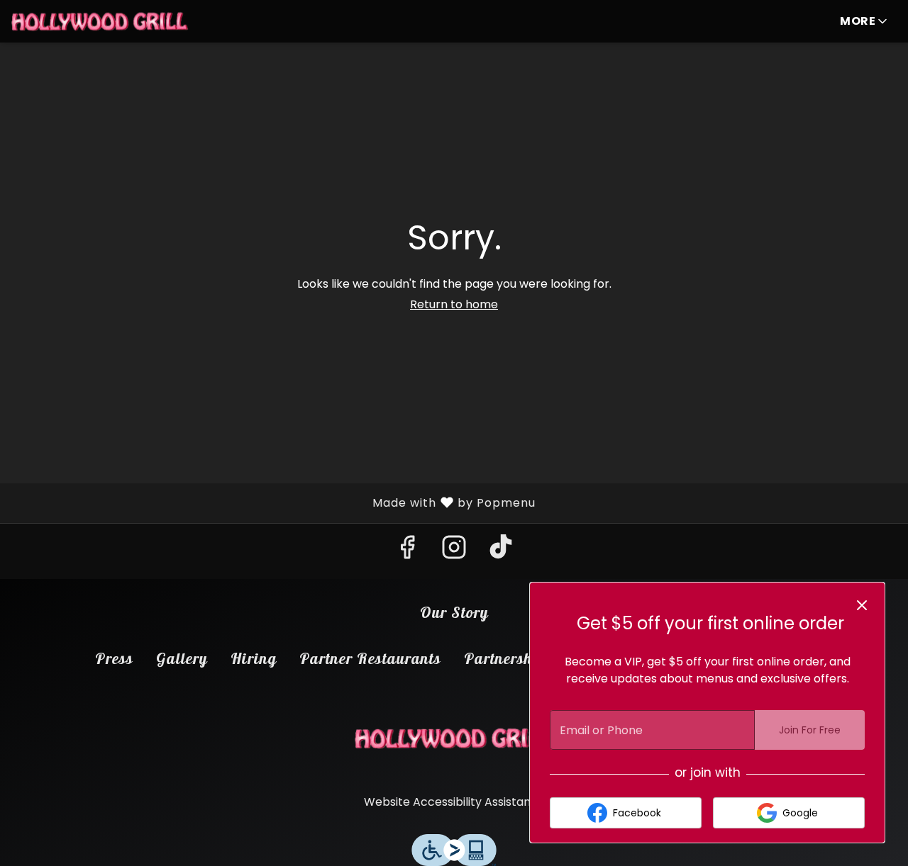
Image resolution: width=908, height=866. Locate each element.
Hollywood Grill (454, 738)
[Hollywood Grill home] (100, 21)
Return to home (454, 304)
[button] (865, 21)
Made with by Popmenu (273, 502)
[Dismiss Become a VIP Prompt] (862, 605)
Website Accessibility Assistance (454, 802)
